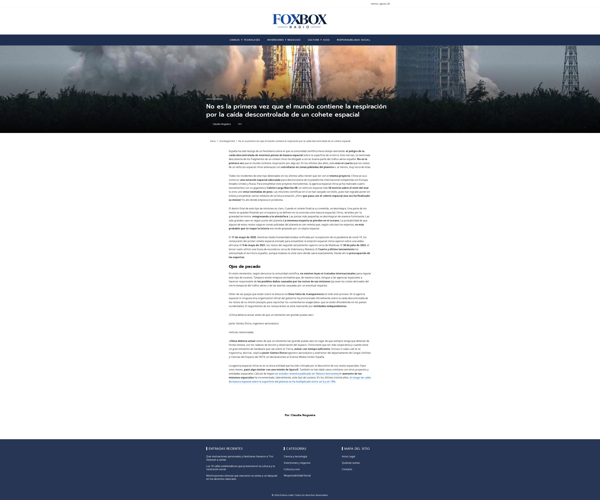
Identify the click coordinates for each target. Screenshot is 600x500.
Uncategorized (214, 99)
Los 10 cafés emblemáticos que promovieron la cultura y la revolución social (240, 467)
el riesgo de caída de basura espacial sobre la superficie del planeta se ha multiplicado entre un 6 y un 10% (300, 379)
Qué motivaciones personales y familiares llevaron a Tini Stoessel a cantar (239, 458)
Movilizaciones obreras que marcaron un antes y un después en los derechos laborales (242, 477)
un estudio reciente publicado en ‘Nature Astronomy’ (307, 373)
